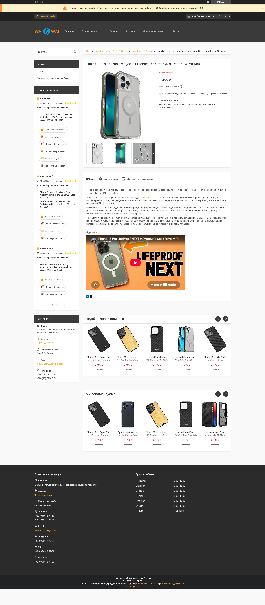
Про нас (114, 31)
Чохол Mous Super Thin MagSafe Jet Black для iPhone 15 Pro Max (98, 360)
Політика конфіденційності (172, 584)
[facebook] (87, 297)
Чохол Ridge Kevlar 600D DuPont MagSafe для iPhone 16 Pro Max (157, 360)
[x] (91, 297)
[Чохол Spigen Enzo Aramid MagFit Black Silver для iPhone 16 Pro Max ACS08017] (215, 414)
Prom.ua (147, 578)
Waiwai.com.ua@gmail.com (50, 364)
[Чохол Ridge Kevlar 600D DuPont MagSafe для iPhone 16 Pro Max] (157, 339)
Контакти (130, 31)
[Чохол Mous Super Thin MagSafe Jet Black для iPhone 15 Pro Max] (99, 339)
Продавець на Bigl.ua (132, 581)
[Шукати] (75, 52)
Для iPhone (99, 51)
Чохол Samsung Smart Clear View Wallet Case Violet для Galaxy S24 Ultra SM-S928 (57, 195)
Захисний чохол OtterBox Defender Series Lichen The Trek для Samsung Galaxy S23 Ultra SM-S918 (56, 117)
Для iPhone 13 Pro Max (142, 51)
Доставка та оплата (153, 31)
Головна (69, 31)
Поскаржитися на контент (147, 584)
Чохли (40, 71)
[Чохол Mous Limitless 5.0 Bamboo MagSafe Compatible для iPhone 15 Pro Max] (128, 339)
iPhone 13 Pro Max (150, 197)
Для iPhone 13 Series (117, 51)
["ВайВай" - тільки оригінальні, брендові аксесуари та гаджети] (46, 31)
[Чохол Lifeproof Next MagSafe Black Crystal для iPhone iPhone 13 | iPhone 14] (186, 339)
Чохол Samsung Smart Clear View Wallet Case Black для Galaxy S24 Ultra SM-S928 (57, 204)
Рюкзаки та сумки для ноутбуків (53, 78)
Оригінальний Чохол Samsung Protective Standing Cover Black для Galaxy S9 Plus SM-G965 (56, 267)
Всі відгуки (57, 305)
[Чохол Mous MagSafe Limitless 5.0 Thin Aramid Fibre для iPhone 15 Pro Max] (215, 339)
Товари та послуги (91, 31)
